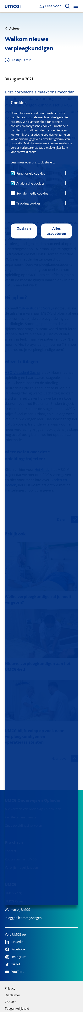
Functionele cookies (30, 173)
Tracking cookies (28, 203)
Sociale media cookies (32, 193)
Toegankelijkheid (17, 1008)
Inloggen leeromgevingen (23, 918)
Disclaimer (12, 995)
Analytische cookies (30, 183)
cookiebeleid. (46, 162)
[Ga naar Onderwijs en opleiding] (12, 6)
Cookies (10, 1002)
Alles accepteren (56, 231)
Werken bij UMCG (17, 909)
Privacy (10, 988)
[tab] (65, 174)
